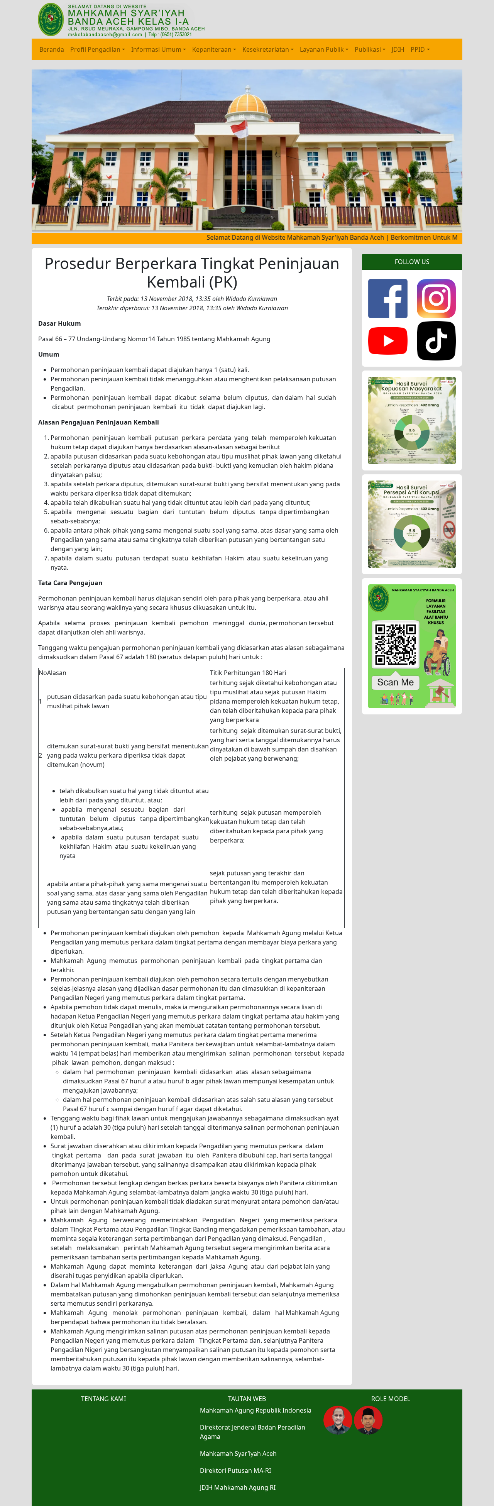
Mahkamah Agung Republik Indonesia (255, 1410)
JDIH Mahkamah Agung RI (238, 1487)
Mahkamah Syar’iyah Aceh (238, 1453)
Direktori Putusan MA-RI (235, 1470)
